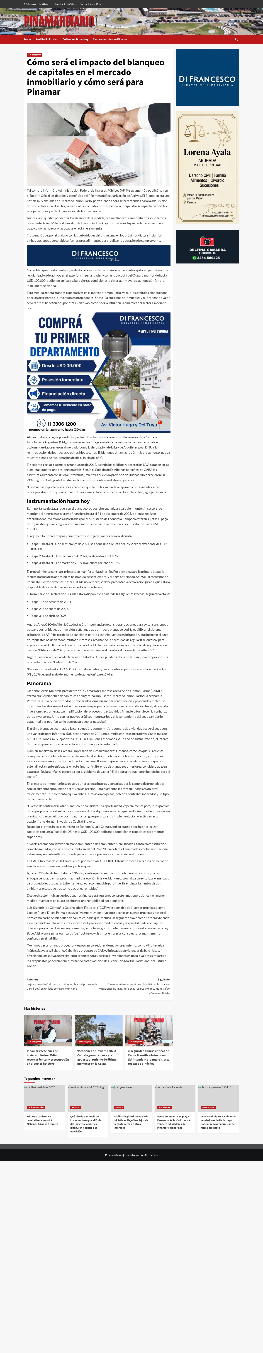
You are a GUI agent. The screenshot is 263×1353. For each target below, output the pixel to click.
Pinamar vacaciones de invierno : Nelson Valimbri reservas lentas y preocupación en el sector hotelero (48, 1057)
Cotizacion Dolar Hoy (75, 39)
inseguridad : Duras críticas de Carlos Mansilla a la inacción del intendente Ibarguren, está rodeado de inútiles (149, 1057)
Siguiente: (134, 986)
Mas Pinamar (165, 1107)
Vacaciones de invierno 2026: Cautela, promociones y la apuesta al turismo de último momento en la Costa (96, 1057)
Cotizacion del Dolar (91, 4)
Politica (75, 1107)
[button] (236, 39)
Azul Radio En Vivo (65, 4)
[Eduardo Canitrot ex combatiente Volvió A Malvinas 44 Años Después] (44, 1098)
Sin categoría (34, 54)
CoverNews (132, 1155)
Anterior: (62, 984)
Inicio (27, 39)
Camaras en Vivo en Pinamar (110, 39)
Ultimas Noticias (36, 1107)
